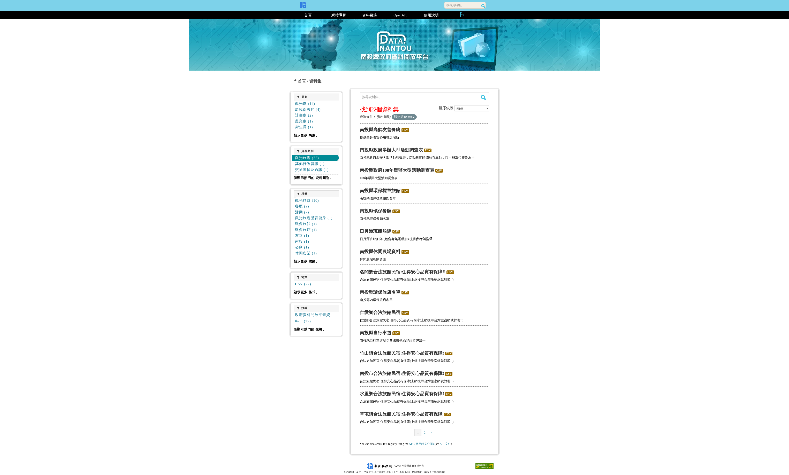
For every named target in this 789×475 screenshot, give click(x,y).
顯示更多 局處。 (306, 135)
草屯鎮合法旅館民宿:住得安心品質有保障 (401, 414)
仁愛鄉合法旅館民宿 (380, 312)
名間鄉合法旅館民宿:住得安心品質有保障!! (402, 271)
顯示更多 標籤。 (306, 261)
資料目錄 (369, 15)
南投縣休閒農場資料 (380, 251)
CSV (405, 130)
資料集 (315, 81)
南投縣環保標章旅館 (380, 190)
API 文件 (445, 443)
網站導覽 (338, 15)
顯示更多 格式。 (306, 292)
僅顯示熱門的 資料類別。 (313, 178)
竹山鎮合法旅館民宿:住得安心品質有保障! (402, 353)
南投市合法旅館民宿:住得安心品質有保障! (402, 373)
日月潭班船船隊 (375, 231)
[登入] (462, 14)
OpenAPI (400, 15)
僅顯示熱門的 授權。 (310, 329)
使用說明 (431, 15)
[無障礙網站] (484, 465)
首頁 (308, 15)
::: (291, 15)
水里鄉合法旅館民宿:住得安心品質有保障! (402, 393)
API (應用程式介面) (421, 443)
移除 (410, 117)
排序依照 (446, 108)
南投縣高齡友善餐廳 (380, 129)
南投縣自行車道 (375, 332)
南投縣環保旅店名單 (380, 292)
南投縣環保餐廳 (375, 210)
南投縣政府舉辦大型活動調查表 (391, 149)
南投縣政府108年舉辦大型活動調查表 (397, 170)
